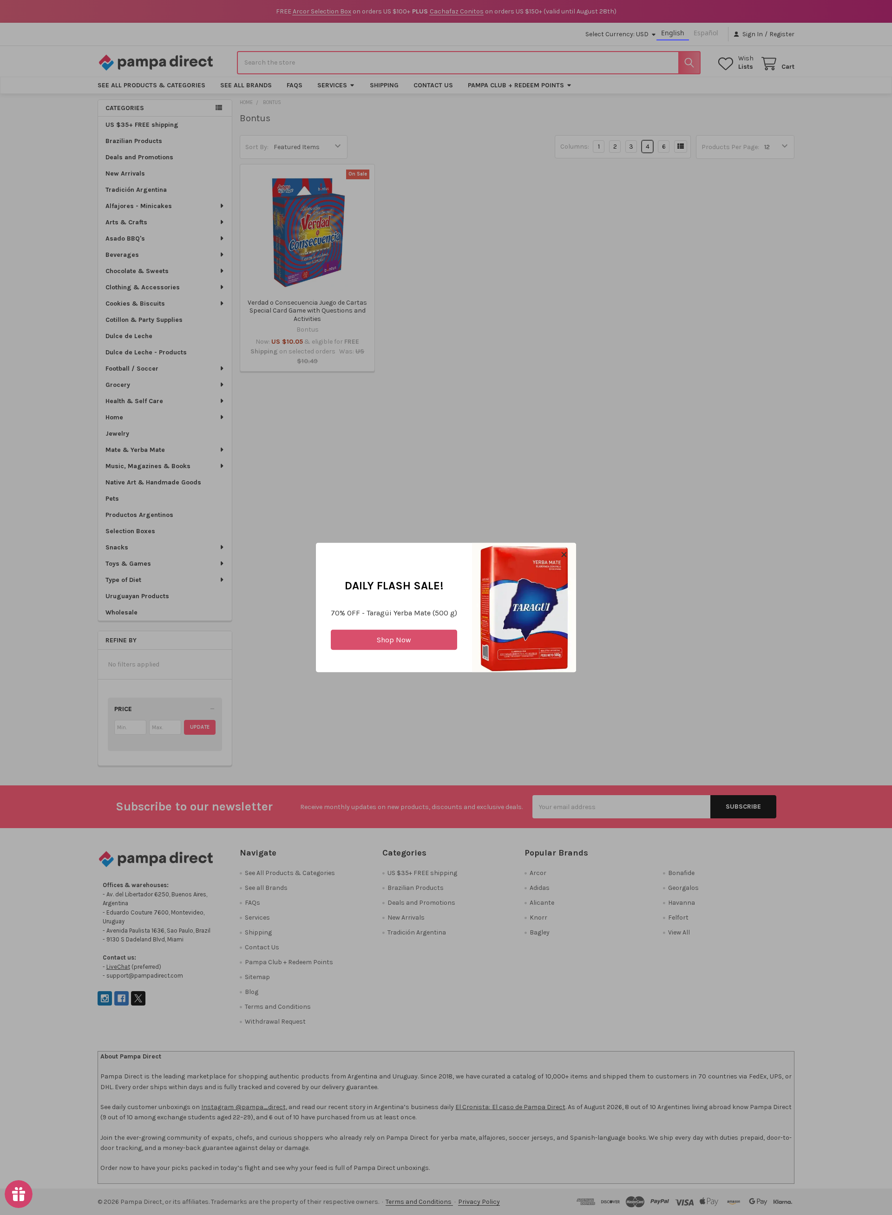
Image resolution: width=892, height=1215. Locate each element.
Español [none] (706, 32)
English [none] (672, 32)
